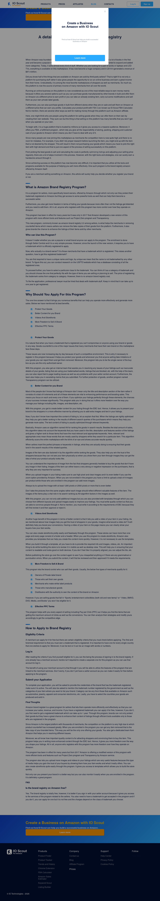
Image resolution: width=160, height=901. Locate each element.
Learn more (80, 58)
